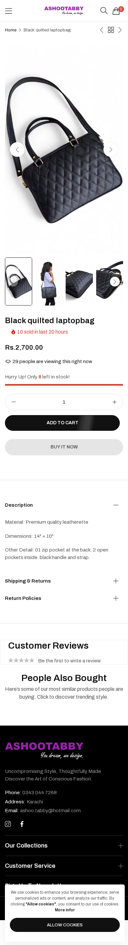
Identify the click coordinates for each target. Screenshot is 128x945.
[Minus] (13, 402)
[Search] (104, 11)
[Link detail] (8, 824)
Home (10, 30)
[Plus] (114, 402)
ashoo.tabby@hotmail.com (43, 810)
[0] (116, 10)
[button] (110, 149)
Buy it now (64, 447)
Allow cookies (65, 925)
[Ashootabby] (64, 11)
